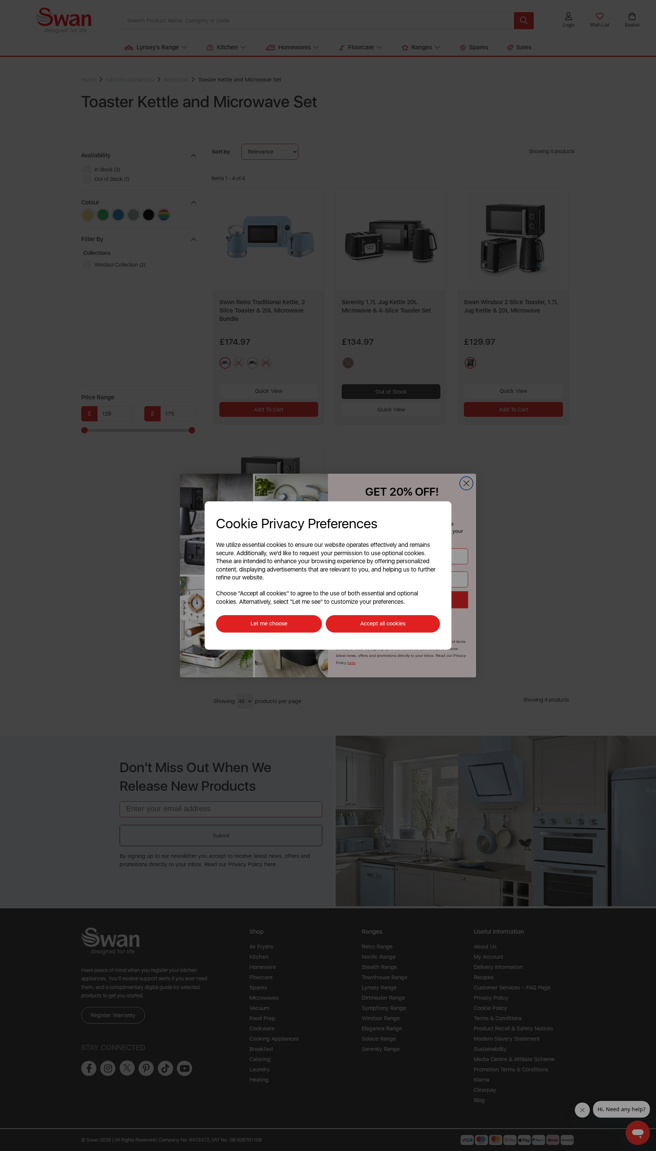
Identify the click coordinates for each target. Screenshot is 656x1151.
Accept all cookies (382, 623)
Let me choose (269, 623)
